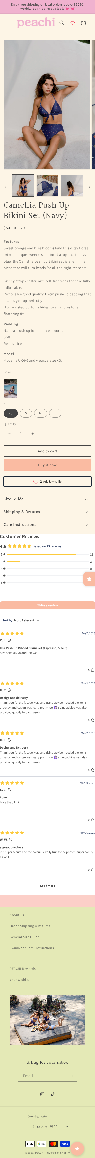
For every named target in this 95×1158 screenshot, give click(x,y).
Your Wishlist (20, 979)
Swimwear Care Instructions (32, 948)
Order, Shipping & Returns (30, 926)
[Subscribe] (71, 1076)
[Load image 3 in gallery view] (72, 185)
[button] (9, 23)
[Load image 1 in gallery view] (23, 185)
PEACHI (39, 1152)
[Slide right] (89, 187)
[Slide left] (5, 187)
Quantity (10, 424)
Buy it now (47, 465)
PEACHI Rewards (23, 968)
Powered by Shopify (57, 1152)
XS (11, 413)
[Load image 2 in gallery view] (47, 185)
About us (17, 915)
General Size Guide (24, 937)
